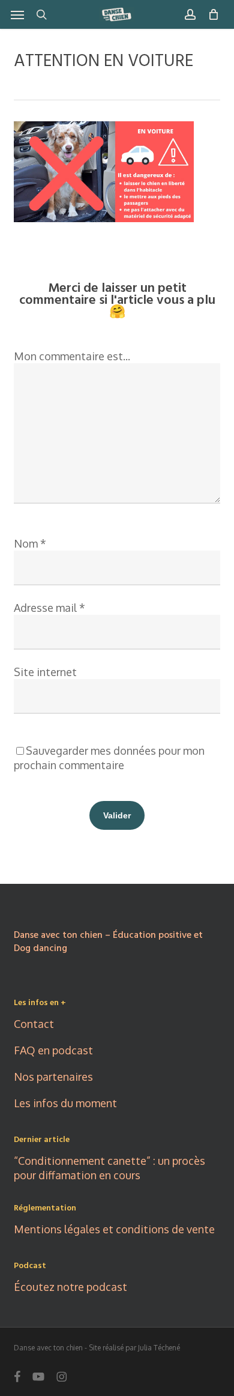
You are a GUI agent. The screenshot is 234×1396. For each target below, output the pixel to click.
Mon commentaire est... (72, 356)
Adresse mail (49, 607)
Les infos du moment (65, 1103)
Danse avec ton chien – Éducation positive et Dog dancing (108, 942)
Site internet (45, 671)
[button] (17, 14)
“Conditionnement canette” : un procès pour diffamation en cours (109, 1168)
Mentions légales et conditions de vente (114, 1229)
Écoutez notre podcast (70, 1286)
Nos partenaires (53, 1076)
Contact (34, 1023)
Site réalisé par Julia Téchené (134, 1347)
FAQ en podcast (53, 1050)
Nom (30, 543)
